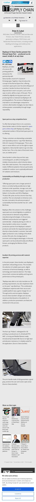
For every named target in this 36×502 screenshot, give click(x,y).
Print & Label (28, 462)
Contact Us (24, 21)
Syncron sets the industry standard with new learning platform (6, 447)
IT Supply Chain (8, 462)
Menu (18, 25)
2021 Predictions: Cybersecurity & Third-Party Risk (15, 420)
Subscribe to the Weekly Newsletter (15, 18)
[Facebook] (16, 20)
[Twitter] (30, 17)
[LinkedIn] (10, 20)
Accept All (18, 489)
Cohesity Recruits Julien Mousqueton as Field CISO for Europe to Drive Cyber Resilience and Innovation (16, 450)
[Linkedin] (7, 61)
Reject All (18, 498)
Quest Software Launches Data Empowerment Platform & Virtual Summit (25, 421)
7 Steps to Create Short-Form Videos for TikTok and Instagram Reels (25, 448)
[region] (18, 487)
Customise (18, 494)
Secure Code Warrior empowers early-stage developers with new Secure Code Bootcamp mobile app (6, 424)
